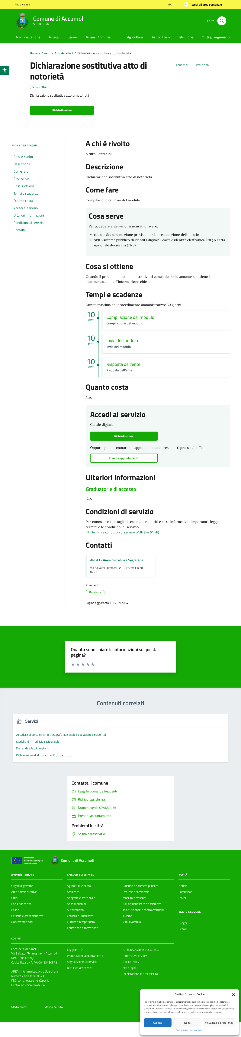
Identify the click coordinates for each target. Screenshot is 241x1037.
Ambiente (73, 891)
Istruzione (186, 37)
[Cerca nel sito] (221, 20)
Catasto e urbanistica (80, 916)
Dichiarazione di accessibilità (140, 973)
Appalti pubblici (76, 903)
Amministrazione (28, 37)
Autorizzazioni (75, 909)
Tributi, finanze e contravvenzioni (143, 909)
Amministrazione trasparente (141, 949)
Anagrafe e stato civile (81, 897)
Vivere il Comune (98, 37)
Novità (54, 37)
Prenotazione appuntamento (85, 955)
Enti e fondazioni (21, 903)
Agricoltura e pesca (79, 885)
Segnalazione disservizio (82, 961)
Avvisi (182, 897)
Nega (187, 1022)
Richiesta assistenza (79, 967)
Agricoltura (135, 37)
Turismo (127, 916)
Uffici (14, 897)
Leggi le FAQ (75, 949)
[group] (120, 740)
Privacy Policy (197, 1030)
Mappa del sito (53, 1007)
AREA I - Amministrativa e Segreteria (116, 560)
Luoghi (182, 923)
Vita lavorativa (132, 922)
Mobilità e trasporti (134, 897)
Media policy (19, 1007)
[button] (4, 70)
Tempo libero (161, 37)
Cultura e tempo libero (81, 922)
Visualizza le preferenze (219, 1022)
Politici (15, 909)
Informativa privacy (135, 955)
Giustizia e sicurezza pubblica (140, 885)
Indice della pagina (24, 145)
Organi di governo (22, 885)
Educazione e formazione (82, 928)
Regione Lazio (22, 4)
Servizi (72, 37)
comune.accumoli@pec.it (33, 980)
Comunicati (185, 891)
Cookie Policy (182, 1030)
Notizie (182, 885)
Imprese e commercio (136, 891)
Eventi (182, 929)
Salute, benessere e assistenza (142, 903)
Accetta (157, 1022)
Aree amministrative (24, 891)
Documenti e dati (22, 922)
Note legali (129, 967)
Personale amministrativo (27, 916)
